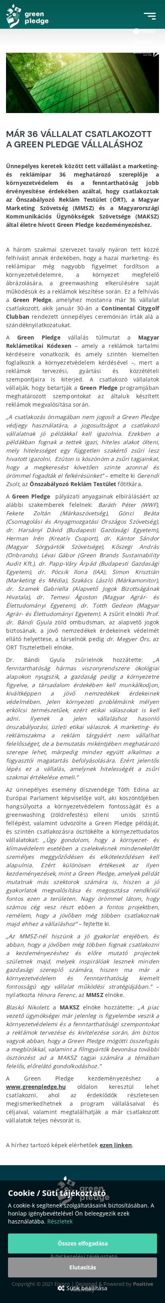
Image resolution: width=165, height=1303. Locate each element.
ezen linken (116, 1145)
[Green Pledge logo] (27, 16)
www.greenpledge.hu (36, 1086)
